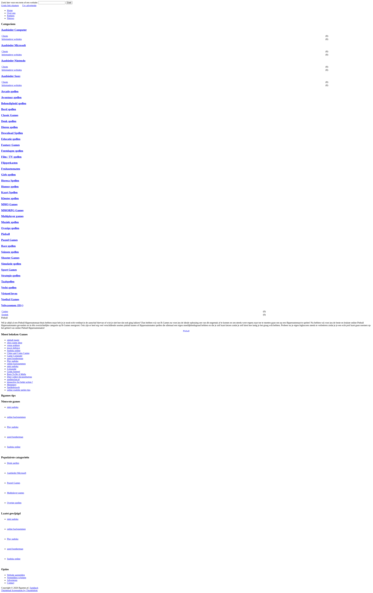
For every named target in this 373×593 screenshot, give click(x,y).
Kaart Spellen (9, 192)
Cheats (5, 36)
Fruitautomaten (10, 168)
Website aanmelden (16, 575)
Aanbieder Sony (11, 76)
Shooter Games (10, 257)
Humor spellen (10, 186)
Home (10, 10)
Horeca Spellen (10, 180)
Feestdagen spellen (12, 150)
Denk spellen (8, 121)
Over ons (11, 13)
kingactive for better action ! (20, 382)
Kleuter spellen (10, 198)
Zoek (69, 3)
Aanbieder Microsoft (13, 45)
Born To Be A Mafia (16, 374)
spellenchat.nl (13, 379)
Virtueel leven (9, 293)
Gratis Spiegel (13, 371)
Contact (10, 583)
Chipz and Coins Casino (18, 353)
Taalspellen (7, 281)
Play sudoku (12, 361)
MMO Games (9, 204)
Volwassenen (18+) (12, 305)
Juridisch (34, 588)
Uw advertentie (29, 5)
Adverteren (12, 580)
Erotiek (5, 314)
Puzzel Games (9, 239)
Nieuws (10, 18)
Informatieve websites (12, 39)
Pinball (5, 234)
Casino (5, 311)
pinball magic (13, 340)
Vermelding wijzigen (16, 577)
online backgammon (16, 363)
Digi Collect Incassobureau (19, 377)
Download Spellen (12, 133)
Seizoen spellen (10, 251)
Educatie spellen (10, 139)
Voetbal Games (10, 299)
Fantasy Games (10, 144)
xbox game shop (14, 342)
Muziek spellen (10, 222)
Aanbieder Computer (14, 29)
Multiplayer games (12, 216)
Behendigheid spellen (13, 103)
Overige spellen (10, 228)
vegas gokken (13, 345)
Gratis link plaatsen (10, 5)
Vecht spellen (8, 287)
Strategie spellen (10, 275)
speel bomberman (15, 358)
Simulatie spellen (11, 263)
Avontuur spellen (11, 97)
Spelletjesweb (13, 387)
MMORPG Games (12, 210)
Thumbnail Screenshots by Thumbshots (19, 590)
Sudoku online (13, 350)
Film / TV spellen (11, 156)
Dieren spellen (9, 127)
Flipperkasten (9, 162)
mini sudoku (12, 366)
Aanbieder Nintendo (13, 60)
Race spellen (8, 245)
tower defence (13, 348)
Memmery (11, 384)
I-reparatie (11, 369)
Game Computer (14, 356)
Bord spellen (8, 109)
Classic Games (9, 115)
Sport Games (9, 269)
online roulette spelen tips (18, 390)
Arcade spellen (10, 91)
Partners (10, 15)
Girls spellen (8, 174)
